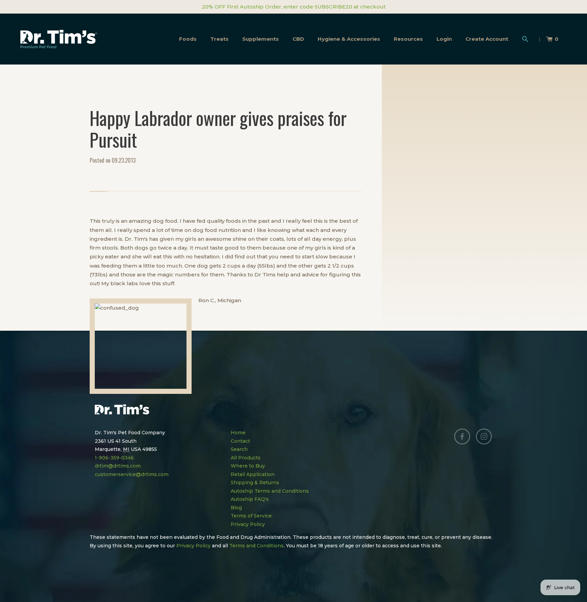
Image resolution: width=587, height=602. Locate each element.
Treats (219, 39)
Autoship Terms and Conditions (270, 491)
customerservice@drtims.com (131, 474)
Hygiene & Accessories (349, 39)
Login (444, 39)
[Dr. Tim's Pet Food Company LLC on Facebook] (462, 436)
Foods (188, 39)
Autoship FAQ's (250, 499)
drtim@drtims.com (118, 466)
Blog (236, 508)
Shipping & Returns (255, 482)
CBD (298, 39)
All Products (246, 458)
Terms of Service (251, 516)
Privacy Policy (248, 524)
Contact (240, 441)
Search (239, 449)
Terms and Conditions (256, 546)
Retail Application (252, 474)
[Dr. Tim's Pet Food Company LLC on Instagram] (484, 436)
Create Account (486, 39)
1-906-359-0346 (114, 458)
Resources (408, 39)
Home (238, 433)
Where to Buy (248, 466)
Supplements (260, 39)
